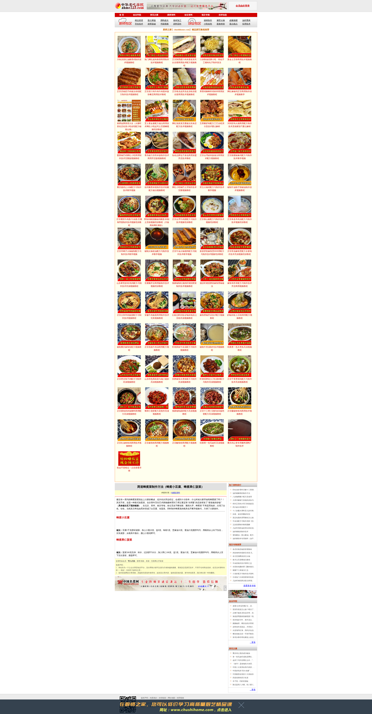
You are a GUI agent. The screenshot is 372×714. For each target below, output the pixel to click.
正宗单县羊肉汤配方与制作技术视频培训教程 (239, 220)
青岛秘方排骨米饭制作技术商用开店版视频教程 (157, 156)
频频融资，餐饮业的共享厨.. (243, 623)
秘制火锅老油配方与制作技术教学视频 (157, 252)
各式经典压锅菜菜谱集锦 (242, 549)
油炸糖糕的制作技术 (240, 532)
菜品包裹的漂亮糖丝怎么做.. (243, 518)
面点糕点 (233, 24)
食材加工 (177, 20)
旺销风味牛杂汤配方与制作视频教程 (184, 348)
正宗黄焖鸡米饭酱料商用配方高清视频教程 (129, 412)
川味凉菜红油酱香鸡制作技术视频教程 (129, 61)
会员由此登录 (243, 6)
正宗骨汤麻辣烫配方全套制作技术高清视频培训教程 (239, 252)
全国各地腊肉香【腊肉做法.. (243, 567)
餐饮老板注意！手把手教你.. (243, 634)
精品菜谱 (139, 20)
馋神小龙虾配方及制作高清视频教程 (157, 412)
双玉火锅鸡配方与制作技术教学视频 (212, 188)
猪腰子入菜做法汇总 (240, 570)
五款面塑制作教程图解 (241, 525)
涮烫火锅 (221, 20)
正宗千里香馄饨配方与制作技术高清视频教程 (239, 380)
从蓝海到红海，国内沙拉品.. (243, 630)
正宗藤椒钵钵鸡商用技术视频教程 (239, 412)
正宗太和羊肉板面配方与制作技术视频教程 (129, 316)
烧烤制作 (208, 20)
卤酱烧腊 (233, 20)
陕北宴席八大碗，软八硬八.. (243, 685)
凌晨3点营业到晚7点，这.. (243, 606)
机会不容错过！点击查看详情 (129, 469)
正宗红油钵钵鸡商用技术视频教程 (129, 444)
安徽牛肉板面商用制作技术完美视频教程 (157, 316)
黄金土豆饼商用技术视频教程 (239, 61)
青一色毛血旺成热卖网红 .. (243, 657)
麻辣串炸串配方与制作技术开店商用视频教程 (239, 284)
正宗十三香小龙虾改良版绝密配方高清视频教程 (212, 412)
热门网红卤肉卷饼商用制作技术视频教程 (157, 61)
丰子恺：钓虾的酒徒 (240, 681)
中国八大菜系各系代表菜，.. (243, 667)
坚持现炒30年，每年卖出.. (243, 620)
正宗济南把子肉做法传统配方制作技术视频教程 (129, 93)
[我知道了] (242, 706)
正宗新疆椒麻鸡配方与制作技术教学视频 (239, 156)
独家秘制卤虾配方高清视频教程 (184, 412)
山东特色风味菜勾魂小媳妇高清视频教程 (157, 380)
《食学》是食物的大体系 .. (243, 664)
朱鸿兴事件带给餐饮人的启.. (243, 637)
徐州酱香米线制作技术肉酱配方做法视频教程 (157, 188)
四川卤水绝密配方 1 (240, 507)
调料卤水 (164, 20)
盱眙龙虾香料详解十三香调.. (243, 490)
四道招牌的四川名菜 (240, 678)
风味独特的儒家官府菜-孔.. (243, 553)
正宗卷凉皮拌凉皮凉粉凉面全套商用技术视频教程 (184, 93)
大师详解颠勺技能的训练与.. (243, 500)
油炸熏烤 (246, 20)
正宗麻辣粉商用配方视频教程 (157, 444)
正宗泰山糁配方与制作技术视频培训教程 (212, 220)
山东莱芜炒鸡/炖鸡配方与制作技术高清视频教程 (129, 284)
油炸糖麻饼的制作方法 (241, 493)
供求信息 (223, 15)
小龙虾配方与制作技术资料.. (243, 574)
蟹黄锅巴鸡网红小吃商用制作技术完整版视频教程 (129, 156)
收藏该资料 (175, 493)
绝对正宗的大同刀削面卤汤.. (243, 504)
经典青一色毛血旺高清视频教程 (212, 444)
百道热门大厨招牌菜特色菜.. (243, 577)
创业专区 (194, 22)
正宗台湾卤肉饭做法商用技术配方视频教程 (212, 156)
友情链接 (162, 698)
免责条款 (153, 698)
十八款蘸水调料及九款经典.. (243, 511)
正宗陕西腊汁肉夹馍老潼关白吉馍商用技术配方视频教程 (184, 62)
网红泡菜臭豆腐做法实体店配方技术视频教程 (184, 125)
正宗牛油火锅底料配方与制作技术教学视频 (184, 252)
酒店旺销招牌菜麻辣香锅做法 (212, 284)
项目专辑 (206, 15)
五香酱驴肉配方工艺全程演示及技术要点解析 (212, 125)
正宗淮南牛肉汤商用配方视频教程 (157, 348)
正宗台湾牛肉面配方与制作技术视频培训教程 (184, 220)
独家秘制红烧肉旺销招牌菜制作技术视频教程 (184, 284)
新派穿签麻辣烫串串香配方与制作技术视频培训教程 (212, 252)
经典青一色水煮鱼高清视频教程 (239, 348)
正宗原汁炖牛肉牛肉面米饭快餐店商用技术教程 (157, 93)
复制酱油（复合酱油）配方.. (243, 535)
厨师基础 (152, 24)
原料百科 (177, 24)
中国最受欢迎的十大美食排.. (243, 674)
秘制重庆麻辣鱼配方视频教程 (129, 348)
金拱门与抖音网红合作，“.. (243, 660)
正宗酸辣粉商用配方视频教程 (184, 444)
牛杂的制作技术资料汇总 (242, 563)
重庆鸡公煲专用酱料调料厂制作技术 (239, 444)
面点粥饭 (152, 20)
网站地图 (171, 698)
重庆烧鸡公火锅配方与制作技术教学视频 (129, 188)
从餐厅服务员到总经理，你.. (243, 613)
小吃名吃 (208, 24)
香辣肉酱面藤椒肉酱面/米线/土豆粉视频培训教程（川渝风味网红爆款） (157, 222)
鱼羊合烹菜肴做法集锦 (241, 560)
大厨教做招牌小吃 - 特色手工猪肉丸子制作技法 (212, 61)
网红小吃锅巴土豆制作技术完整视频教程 (184, 188)
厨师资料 (171, 15)
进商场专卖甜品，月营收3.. (243, 627)
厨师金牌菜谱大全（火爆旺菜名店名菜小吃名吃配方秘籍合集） (129, 126)
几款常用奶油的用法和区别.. (243, 528)
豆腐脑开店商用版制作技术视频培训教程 (157, 284)
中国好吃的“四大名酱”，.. (242, 671)
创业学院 (137, 15)
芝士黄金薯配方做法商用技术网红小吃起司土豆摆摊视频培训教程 (157, 126)
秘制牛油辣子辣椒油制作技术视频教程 (239, 188)
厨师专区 (125, 22)
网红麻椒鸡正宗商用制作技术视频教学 (239, 93)
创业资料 (188, 15)
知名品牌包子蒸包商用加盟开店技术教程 (184, 156)
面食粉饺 (221, 24)
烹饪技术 (139, 24)
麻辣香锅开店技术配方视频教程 (212, 316)
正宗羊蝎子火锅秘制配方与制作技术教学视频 (129, 252)
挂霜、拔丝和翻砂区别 (241, 514)
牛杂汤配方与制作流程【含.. (243, 521)
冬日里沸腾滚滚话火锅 (241, 556)
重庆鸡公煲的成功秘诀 (241, 653)
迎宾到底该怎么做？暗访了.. (243, 609)
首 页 (121, 15)
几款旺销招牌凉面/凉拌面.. (243, 581)
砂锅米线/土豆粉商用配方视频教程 (239, 316)
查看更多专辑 (249, 586)
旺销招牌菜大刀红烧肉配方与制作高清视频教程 (212, 380)
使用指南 (180, 698)
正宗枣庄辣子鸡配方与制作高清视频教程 (129, 380)
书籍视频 (164, 24)
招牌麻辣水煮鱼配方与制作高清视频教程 (184, 380)
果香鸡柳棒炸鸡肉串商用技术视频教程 (212, 93)
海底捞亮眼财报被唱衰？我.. (243, 616)
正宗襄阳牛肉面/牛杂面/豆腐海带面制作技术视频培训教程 (129, 222)
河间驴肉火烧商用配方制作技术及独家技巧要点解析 (239, 125)
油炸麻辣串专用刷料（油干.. (243, 539)
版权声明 (144, 698)
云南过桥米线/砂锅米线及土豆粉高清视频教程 (184, 316)
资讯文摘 (154, 15)
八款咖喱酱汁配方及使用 (242, 497)
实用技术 (246, 24)
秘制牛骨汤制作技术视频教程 (212, 348)
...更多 (253, 642)
